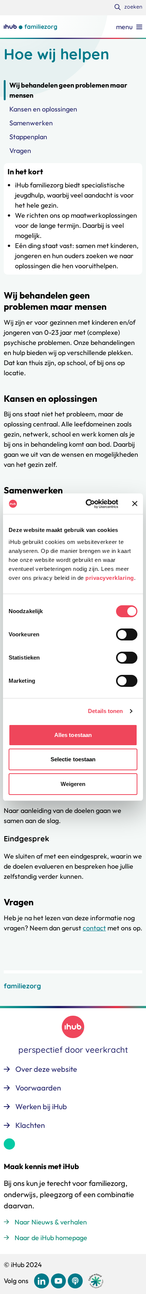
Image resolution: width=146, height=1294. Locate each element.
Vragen (20, 150)
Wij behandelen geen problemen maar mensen (68, 90)
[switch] (126, 634)
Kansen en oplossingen (43, 109)
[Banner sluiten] (134, 503)
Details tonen (105, 711)
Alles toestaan (73, 735)
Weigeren (73, 784)
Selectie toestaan (73, 759)
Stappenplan (28, 136)
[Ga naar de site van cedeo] (95, 1281)
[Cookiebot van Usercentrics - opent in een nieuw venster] (88, 504)
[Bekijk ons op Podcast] (75, 1280)
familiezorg (22, 986)
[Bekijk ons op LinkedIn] (41, 1280)
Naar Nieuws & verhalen (51, 1222)
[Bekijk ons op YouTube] (58, 1280)
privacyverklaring (109, 578)
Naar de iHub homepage (51, 1237)
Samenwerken (31, 123)
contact (94, 928)
